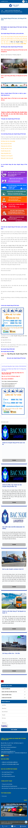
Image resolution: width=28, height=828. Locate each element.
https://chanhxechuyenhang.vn (11, 381)
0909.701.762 (5, 1)
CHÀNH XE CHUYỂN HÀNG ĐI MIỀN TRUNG (10, 764)
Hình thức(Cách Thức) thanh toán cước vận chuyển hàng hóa (14, 788)
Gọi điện (5, 826)
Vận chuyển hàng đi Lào (7, 774)
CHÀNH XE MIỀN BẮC (6, 688)
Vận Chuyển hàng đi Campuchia (8, 776)
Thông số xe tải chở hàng (7, 784)
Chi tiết (14, 460)
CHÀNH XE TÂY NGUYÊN (6, 697)
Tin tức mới (4, 796)
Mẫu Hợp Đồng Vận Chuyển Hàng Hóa (9, 786)
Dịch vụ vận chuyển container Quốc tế (12, 569)
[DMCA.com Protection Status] (5, 755)
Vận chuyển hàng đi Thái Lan (8, 772)
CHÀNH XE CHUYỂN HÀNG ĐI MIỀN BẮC (10, 762)
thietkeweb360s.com (8, 823)
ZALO (14, 826)
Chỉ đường (24, 826)
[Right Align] (23, 1)
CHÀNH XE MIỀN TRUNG (6, 694)
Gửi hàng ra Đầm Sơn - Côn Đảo (11, 653)
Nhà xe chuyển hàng (17, 42)
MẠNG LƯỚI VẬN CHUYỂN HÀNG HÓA (12, 10)
